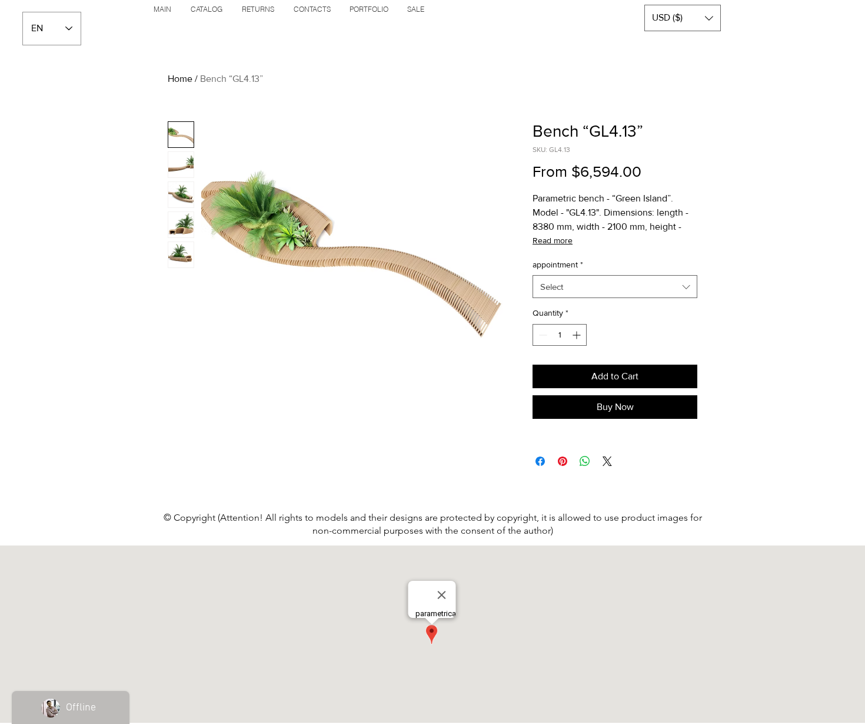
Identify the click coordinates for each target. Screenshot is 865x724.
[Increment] (577, 335)
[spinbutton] (559, 335)
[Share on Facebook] (540, 461)
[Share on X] (607, 461)
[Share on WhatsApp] (585, 461)
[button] (682, 18)
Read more (553, 240)
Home (180, 79)
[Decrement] (541, 335)
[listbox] (682, 18)
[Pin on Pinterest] (562, 461)
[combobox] (615, 286)
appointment (558, 264)
